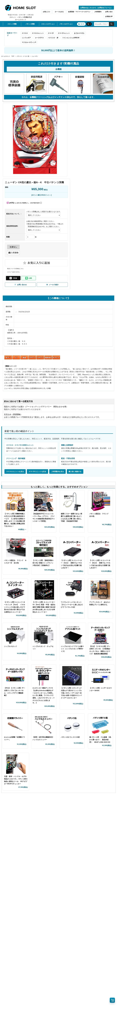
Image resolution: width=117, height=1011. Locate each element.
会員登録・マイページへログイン (79, 12)
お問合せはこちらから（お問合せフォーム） (96, 8)
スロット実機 (12, 24)
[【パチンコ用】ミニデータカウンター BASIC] (101, 675)
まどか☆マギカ (79, 33)
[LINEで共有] (28, 278)
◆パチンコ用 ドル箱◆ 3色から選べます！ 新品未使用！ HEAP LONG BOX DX (100, 739)
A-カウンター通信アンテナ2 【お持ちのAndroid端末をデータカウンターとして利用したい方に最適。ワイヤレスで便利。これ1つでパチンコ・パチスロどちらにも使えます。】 (43, 695)
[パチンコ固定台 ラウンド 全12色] (100, 501)
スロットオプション (48, 24)
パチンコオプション (66, 24)
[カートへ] (112, 1000)
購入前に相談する (75, 471)
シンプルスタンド (11, 646)
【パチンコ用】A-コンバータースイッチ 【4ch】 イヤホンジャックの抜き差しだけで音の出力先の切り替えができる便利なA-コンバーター (14, 607)
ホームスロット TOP (7, 56)
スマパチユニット (64, 33)
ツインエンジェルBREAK (70, 38)
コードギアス (39, 38)
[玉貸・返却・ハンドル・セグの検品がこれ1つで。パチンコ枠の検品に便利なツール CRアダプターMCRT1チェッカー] (16, 764)
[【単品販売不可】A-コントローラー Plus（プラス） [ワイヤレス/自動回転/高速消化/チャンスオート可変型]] (44, 501)
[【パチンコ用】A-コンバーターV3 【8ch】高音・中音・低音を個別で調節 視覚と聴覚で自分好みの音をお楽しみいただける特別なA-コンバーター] (44, 590)
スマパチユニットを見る (37, 471)
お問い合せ (109, 12)
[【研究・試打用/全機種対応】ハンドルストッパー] (44, 725)
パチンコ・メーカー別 (23, 56)
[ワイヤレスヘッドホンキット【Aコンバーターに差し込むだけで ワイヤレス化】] (72, 590)
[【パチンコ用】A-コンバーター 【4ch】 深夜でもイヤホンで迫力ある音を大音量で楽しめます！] (72, 548)
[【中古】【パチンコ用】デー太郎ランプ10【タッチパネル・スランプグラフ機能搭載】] (15, 675)
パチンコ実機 (30, 24)
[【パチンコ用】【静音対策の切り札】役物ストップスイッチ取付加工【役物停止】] (44, 548)
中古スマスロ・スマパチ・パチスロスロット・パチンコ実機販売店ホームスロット (20, 17)
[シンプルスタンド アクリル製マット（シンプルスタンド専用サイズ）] (73, 634)
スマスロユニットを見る (15, 471)
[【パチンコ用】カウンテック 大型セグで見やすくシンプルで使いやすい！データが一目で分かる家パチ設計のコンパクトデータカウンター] (72, 675)
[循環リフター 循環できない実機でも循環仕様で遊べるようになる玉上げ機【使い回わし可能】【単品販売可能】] (72, 501)
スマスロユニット (38, 33)
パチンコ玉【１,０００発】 (71, 737)
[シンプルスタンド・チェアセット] (44, 634)
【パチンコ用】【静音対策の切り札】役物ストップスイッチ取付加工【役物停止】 (43, 562)
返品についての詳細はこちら (15, 268)
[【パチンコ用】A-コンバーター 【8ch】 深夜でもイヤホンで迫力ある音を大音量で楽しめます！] (100, 548)
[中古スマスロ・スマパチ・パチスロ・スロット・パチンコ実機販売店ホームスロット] (22, 8)
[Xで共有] (13, 278)
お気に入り (46, 12)
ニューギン (35, 56)
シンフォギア (26, 38)
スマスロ (25, 33)
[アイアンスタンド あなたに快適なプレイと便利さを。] (100, 590)
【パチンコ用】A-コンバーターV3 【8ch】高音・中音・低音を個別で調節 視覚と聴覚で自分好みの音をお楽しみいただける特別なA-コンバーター (44, 607)
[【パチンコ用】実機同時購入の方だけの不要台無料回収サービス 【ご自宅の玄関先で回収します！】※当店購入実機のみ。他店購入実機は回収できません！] (15, 501)
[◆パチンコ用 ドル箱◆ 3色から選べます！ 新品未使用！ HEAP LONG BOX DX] (100, 725)
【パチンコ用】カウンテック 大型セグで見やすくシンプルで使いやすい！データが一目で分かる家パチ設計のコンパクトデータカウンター (71, 693)
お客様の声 (109, 16)
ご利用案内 (97, 12)
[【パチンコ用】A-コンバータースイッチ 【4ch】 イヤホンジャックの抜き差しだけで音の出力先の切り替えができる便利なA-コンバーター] (15, 590)
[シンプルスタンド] (15, 634)
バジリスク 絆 (53, 38)
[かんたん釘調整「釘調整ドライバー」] (15, 725)
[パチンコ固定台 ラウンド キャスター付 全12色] (16, 548)
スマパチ (51, 33)
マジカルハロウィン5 (29, 42)
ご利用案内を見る (57, 471)
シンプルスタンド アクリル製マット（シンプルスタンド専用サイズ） (72, 648)
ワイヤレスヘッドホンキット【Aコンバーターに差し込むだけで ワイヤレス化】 (72, 604)
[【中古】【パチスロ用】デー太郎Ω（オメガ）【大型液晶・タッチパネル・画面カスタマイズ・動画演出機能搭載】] (100, 634)
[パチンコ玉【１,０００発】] (72, 725)
